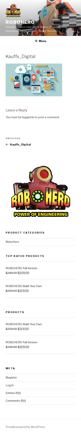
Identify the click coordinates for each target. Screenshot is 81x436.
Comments (16, 400)
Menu (42, 41)
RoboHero (20, 22)
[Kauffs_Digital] (34, 95)
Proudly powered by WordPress (25, 426)
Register (11, 377)
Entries (13, 393)
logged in (28, 117)
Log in (10, 385)
